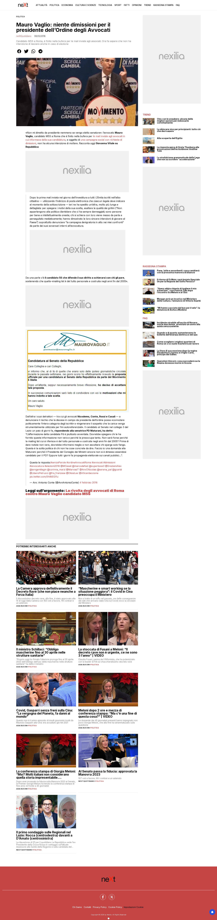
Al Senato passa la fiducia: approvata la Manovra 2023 (107, 773)
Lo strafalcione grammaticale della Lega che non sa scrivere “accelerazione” (178, 158)
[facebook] (19, 53)
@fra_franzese (57, 473)
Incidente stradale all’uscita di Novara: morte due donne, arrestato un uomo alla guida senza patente (178, 324)
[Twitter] (110, 895)
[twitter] (26, 53)
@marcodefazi (80, 466)
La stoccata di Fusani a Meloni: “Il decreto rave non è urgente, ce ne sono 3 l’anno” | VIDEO (107, 652)
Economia (67, 5)
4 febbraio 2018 (88, 482)
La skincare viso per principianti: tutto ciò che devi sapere (179, 130)
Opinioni (137, 5)
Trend (147, 5)
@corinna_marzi (56, 469)
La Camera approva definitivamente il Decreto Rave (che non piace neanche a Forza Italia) (46, 591)
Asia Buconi (21, 606)
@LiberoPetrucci (39, 473)
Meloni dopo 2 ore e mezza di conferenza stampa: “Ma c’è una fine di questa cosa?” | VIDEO (107, 713)
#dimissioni (109, 462)
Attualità (41, 5)
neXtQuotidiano (23, 36)
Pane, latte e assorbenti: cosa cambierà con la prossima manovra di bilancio (178, 271)
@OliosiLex (72, 473)
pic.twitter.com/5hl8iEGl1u (44, 476)
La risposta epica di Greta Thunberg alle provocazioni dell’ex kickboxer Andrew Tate (178, 149)
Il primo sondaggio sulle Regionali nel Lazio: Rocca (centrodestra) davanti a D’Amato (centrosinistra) (44, 835)
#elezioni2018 (52, 466)
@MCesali (66, 466)
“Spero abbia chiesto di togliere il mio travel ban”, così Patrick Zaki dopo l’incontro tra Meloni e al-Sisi (176, 290)
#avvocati (97, 462)
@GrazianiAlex (113, 466)
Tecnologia (105, 5)
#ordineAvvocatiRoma (79, 462)
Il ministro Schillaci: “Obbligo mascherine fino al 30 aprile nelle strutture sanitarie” (40, 652)
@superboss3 (96, 466)
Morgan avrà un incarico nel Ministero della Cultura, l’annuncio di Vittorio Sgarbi (179, 300)
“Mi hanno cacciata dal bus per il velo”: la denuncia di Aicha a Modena (178, 309)
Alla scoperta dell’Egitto (169, 138)
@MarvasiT (72, 469)
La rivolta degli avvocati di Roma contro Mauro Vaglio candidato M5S (75, 492)
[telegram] (40, 53)
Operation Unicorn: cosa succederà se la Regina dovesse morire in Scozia (178, 362)
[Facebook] (101, 895)
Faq (178, 5)
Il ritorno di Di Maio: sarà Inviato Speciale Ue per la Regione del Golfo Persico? (178, 280)
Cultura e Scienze (85, 5)
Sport (117, 5)
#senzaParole (58, 462)
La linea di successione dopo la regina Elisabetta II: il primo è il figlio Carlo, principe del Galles (177, 353)
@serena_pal (104, 469)
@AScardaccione (88, 473)
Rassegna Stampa (163, 5)
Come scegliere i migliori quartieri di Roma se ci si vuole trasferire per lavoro (178, 343)
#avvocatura (37, 466)
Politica (54, 5)
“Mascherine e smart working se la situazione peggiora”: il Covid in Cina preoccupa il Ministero (105, 591)
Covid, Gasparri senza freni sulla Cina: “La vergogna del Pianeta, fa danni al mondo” (44, 713)
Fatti (127, 5)
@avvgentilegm (38, 469)
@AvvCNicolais (88, 469)
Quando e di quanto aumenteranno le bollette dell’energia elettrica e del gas (177, 334)
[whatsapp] (33, 53)
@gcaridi (117, 469)
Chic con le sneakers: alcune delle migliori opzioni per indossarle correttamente (175, 121)
